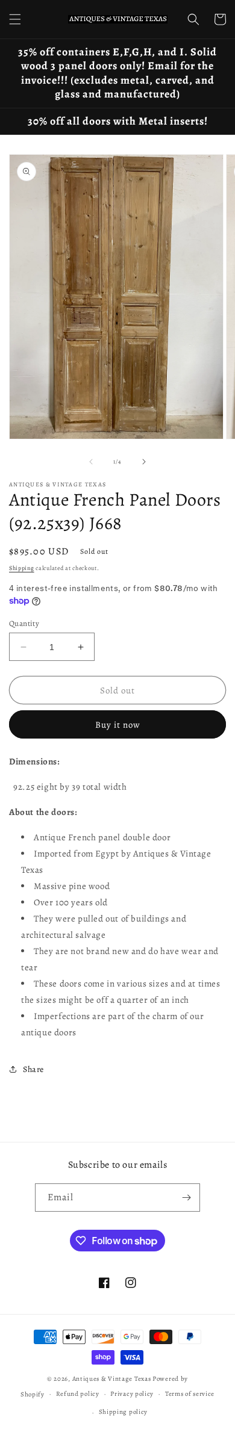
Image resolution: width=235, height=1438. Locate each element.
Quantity (24, 623)
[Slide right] (144, 461)
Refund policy (77, 1393)
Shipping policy (123, 1411)
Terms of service (190, 1393)
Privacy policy (132, 1393)
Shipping (21, 568)
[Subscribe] (186, 1197)
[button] (15, 19)
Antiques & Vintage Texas (111, 1378)
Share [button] (33, 1069)
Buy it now (117, 725)
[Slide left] (91, 461)
